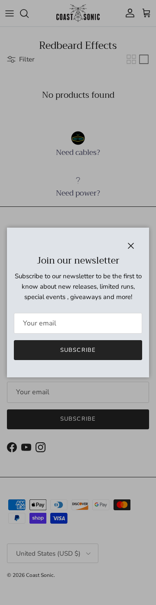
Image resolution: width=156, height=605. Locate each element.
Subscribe (77, 350)
